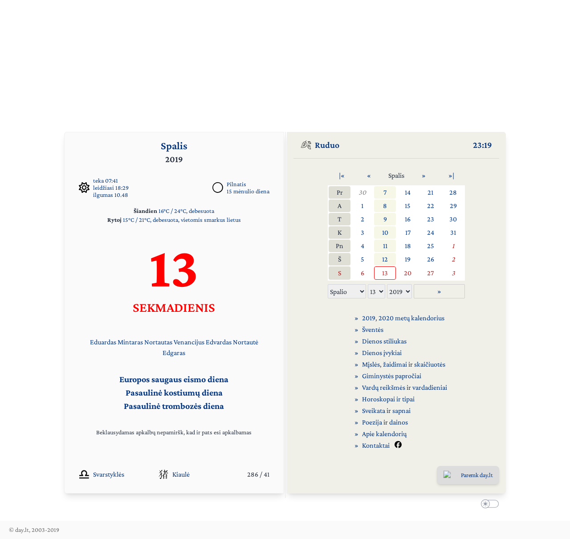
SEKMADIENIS (174, 307)
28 (453, 192)
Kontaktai (376, 445)
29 (453, 205)
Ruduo (327, 145)
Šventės (372, 329)
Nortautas (158, 342)
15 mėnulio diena (248, 191)
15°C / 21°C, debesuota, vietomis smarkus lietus (182, 219)
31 (453, 232)
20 (407, 273)
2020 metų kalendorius (411, 318)
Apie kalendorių (384, 433)
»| (451, 175)
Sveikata (373, 410)
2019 (368, 318)
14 (408, 192)
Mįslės (371, 364)
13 (385, 273)
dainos (398, 422)
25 (430, 245)
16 (408, 219)
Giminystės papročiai (391, 376)
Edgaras (174, 352)
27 (430, 273)
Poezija (372, 422)
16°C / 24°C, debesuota (186, 210)
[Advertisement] (285, 62)
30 (362, 192)
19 (408, 259)
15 (408, 205)
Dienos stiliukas (384, 341)
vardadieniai (429, 387)
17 (408, 232)
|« (342, 175)
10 (385, 232)
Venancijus (189, 342)
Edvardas (219, 342)
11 (385, 245)
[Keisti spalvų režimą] (488, 505)
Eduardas (103, 342)
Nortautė (245, 342)
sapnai (401, 410)
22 (430, 205)
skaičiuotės (429, 364)
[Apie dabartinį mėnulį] (217, 187)
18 (408, 245)
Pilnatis (236, 184)
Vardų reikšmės (383, 387)
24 (430, 232)
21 (430, 192)
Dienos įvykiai (382, 352)
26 (430, 259)
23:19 (482, 145)
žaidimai (395, 364)
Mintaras (130, 342)
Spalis (174, 145)
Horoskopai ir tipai (388, 399)
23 (430, 219)
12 (385, 259)
